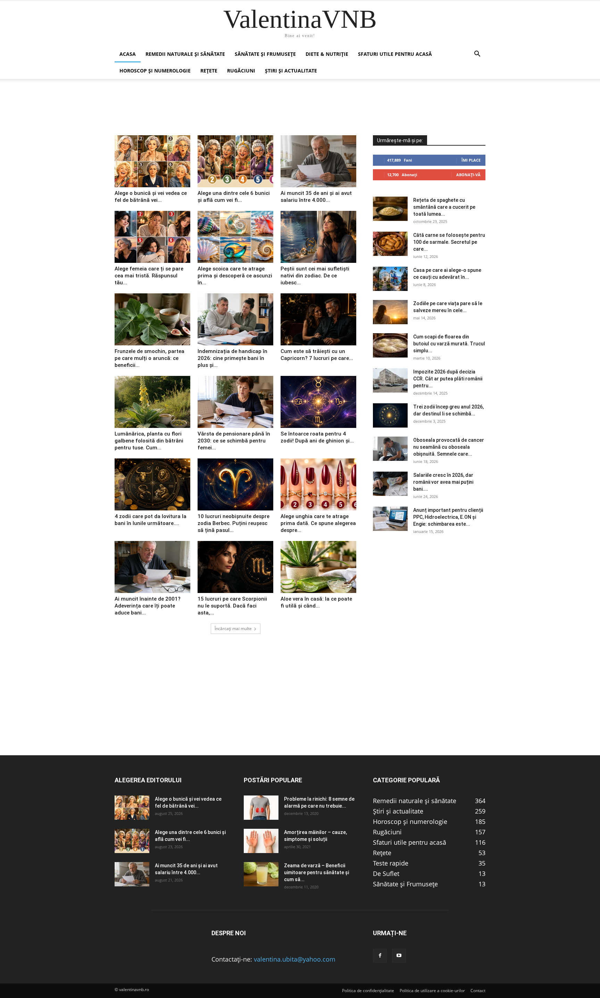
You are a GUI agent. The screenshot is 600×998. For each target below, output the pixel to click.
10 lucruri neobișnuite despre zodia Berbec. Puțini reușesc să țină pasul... (233, 523)
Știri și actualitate (291, 70)
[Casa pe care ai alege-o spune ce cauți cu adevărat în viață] (390, 279)
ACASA (127, 54)
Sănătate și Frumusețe (265, 54)
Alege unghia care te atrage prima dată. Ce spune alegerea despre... (318, 523)
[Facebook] (380, 956)
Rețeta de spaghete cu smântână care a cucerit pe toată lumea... (444, 207)
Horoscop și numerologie (155, 70)
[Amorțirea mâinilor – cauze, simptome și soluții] (261, 841)
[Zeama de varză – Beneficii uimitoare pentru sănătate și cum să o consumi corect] (261, 874)
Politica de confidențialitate (368, 990)
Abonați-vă (468, 174)
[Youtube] (399, 956)
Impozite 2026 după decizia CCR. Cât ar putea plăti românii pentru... (447, 378)
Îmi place (471, 160)
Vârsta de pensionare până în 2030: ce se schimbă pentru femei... (234, 441)
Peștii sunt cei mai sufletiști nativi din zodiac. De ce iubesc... (315, 276)
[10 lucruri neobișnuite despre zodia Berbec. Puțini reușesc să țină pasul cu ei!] (235, 484)
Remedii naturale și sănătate (185, 54)
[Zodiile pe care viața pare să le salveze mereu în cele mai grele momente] (390, 312)
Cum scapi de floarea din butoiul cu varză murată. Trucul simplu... (449, 343)
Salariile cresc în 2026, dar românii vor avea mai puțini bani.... (443, 482)
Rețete (208, 70)
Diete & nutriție (327, 54)
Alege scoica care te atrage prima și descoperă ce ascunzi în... (235, 276)
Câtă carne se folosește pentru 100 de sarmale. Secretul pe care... (449, 242)
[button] (477, 54)
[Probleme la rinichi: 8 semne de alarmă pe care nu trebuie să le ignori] (261, 807)
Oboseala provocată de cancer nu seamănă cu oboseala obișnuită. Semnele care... (448, 447)
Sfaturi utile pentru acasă (395, 54)
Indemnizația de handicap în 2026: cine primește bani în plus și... (232, 358)
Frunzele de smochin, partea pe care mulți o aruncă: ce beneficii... (149, 358)
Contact (477, 990)
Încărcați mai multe (233, 628)
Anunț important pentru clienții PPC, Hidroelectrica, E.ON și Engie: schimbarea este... (448, 517)
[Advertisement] (300, 706)
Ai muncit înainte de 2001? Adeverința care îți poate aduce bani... (148, 606)
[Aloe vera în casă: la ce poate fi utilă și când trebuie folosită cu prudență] (318, 567)
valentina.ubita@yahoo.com (294, 959)
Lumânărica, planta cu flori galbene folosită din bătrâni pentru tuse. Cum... (149, 441)
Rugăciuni (241, 70)
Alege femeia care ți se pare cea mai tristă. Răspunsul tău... (149, 276)
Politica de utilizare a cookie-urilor (432, 990)
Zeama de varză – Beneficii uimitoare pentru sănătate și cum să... (316, 872)
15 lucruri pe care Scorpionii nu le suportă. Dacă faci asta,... (232, 606)
